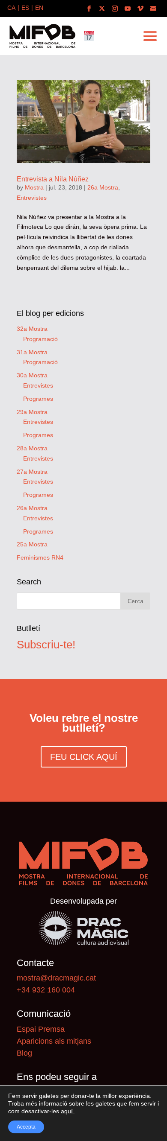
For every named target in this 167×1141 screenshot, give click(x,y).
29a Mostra (32, 412)
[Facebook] (89, 9)
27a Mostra (32, 471)
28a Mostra (32, 448)
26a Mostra (102, 187)
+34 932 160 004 (46, 990)
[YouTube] (128, 9)
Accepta (26, 1127)
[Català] (11, 8)
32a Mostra (32, 328)
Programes (38, 398)
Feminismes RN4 (40, 557)
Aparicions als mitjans (54, 1041)
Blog (24, 1053)
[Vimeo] (140, 9)
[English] (39, 8)
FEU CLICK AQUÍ (83, 757)
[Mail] (153, 9)
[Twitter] (102, 9)
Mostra (34, 187)
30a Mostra (32, 375)
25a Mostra (32, 544)
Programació (40, 339)
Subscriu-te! (46, 644)
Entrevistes (32, 197)
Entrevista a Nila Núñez (53, 179)
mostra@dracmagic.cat (56, 978)
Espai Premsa (41, 1029)
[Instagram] (115, 9)
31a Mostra (32, 352)
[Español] (25, 8)
